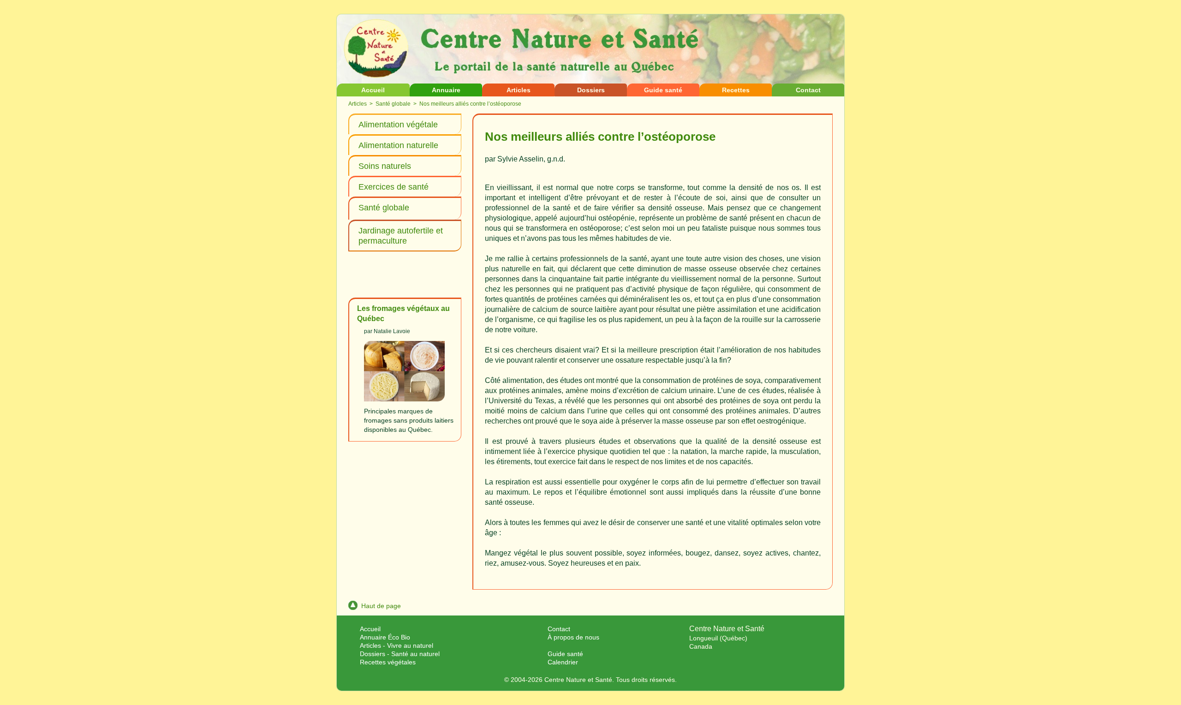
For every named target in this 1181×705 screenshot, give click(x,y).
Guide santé (663, 90)
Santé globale (393, 104)
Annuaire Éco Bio (385, 637)
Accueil (373, 90)
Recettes (736, 90)
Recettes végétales (388, 662)
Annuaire (446, 90)
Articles (519, 90)
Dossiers (591, 90)
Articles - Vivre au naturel (396, 645)
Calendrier (563, 662)
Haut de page (381, 605)
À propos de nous (573, 637)
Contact (808, 90)
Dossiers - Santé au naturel (400, 653)
